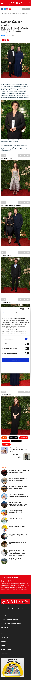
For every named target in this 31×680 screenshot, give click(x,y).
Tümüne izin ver (15, 360)
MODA (3, 645)
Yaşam (13, 13)
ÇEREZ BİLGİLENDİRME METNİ (11, 623)
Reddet (15, 370)
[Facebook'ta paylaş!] (3, 40)
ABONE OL (25, 8)
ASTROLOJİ (5, 653)
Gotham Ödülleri (13, 437)
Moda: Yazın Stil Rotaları (17, 526)
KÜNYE (3, 616)
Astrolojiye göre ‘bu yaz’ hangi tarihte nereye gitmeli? (18, 535)
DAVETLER (4, 637)
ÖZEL (3, 633)
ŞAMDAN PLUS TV (7, 649)
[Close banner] (28, 308)
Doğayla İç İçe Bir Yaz (16, 559)
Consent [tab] (5, 313)
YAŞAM (3, 641)
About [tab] (25, 313)
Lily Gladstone (6, 441)
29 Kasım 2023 (10, 35)
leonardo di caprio (16, 441)
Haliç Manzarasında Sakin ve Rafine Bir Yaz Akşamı (18, 479)
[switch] (27, 344)
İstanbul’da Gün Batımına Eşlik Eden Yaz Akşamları (18, 487)
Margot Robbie (6, 444)
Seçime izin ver (15, 365)
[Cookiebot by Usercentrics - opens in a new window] (19, 309)
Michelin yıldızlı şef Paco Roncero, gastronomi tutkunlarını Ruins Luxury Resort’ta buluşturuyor (17, 552)
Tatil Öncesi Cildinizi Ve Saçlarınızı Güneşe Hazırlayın (18, 495)
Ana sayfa (6, 13)
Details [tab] (15, 313)
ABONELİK (4, 627)
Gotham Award (23, 437)
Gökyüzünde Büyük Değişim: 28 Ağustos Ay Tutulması (19, 471)
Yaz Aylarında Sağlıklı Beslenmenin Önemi (16, 511)
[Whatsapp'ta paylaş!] (8, 40)
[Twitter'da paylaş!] (5, 40)
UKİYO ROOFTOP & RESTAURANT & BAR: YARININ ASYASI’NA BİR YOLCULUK (18, 504)
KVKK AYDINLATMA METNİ (10, 620)
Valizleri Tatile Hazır (15, 518)
